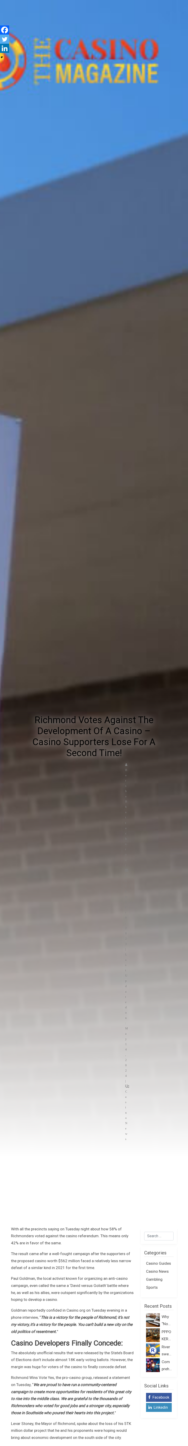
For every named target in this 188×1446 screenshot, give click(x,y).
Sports (152, 1287)
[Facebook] (4, 30)
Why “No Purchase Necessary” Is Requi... (166, 1320)
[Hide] (2, 57)
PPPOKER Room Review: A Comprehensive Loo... (166, 1336)
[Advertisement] (94, 1191)
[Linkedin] (4, 48)
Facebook (160, 1397)
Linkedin (160, 1407)
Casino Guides (158, 1263)
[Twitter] (4, 39)
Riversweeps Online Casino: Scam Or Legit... (167, 1351)
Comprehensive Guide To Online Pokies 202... (167, 1366)
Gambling (154, 1279)
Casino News (157, 1271)
